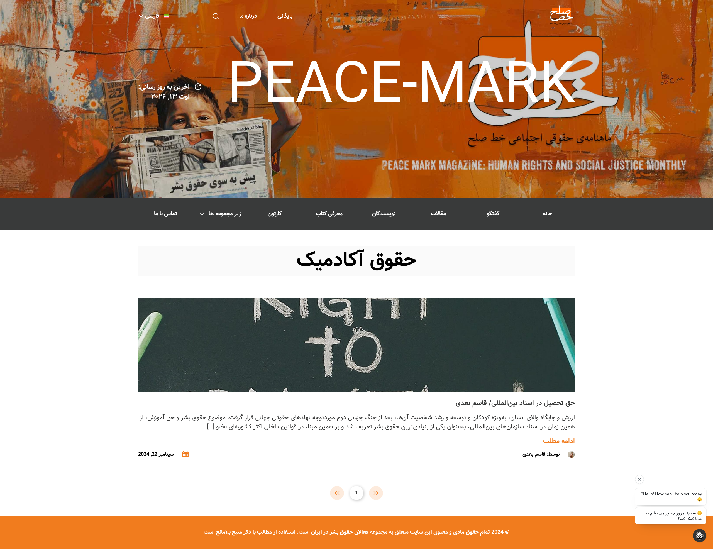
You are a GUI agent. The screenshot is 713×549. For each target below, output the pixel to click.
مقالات (438, 213)
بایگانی (284, 16)
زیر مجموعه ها (225, 213)
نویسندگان (383, 213)
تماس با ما (165, 213)
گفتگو (493, 213)
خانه (547, 213)
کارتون (275, 213)
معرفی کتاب (329, 213)
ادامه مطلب (559, 441)
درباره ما (248, 16)
